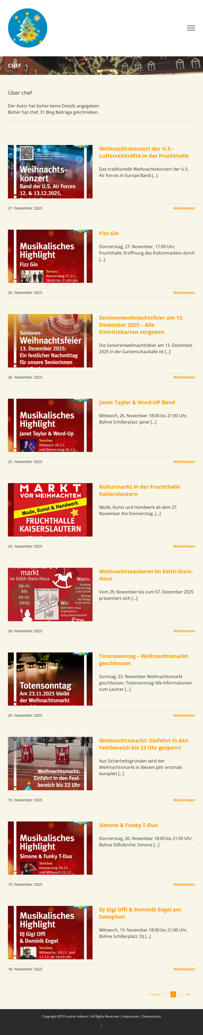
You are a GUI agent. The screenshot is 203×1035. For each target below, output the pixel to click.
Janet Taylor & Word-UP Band (137, 402)
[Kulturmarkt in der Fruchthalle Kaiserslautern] (50, 510)
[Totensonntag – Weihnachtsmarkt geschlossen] (50, 679)
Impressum (130, 1016)
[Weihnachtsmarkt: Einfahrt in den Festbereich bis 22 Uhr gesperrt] (50, 763)
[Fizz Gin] (50, 256)
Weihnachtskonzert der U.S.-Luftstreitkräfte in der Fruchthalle (144, 152)
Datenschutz (151, 1016)
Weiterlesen (184, 208)
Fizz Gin (109, 233)
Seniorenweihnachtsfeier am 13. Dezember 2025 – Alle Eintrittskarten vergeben (141, 324)
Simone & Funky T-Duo (128, 825)
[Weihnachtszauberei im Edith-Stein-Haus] (50, 594)
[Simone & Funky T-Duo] (50, 848)
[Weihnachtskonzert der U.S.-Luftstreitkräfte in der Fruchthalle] (50, 171)
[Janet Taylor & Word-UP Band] (50, 425)
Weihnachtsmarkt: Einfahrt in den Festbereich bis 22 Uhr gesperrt (143, 744)
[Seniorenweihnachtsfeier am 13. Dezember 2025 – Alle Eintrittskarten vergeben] (50, 340)
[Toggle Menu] (191, 28)
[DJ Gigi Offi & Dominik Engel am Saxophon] (50, 932)
